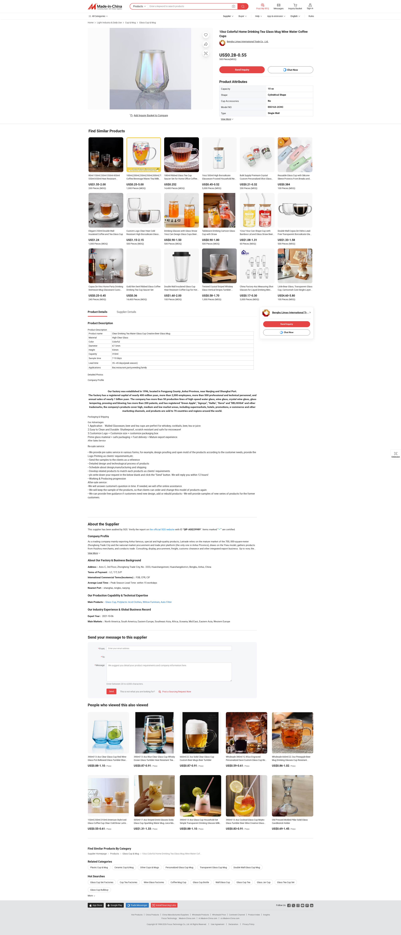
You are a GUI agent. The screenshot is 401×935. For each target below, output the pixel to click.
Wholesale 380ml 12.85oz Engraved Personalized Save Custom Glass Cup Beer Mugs (246, 760)
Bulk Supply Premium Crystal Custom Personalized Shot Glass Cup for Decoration (255, 177)
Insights (266, 914)
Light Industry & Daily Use (109, 22)
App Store (95, 905)
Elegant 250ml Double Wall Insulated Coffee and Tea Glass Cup (106, 232)
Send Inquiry (242, 69)
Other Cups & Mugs (149, 867)
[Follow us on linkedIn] (311, 905)
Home (91, 22)
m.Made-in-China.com (208, 918)
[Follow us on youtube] (302, 905)
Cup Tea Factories (128, 882)
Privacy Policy (248, 924)
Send (111, 691)
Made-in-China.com (187, 918)
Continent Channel (237, 914)
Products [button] (138, 6)
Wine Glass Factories (154, 882)
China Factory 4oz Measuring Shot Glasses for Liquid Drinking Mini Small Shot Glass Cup (256, 288)
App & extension (275, 16)
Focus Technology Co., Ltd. (178, 924)
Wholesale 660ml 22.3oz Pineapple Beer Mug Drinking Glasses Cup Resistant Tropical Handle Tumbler (291, 760)
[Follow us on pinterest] (307, 905)
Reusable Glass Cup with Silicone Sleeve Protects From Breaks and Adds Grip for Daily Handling (294, 177)
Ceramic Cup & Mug (124, 867)
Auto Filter (166, 601)
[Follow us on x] (293, 905)
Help (257, 16)
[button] (233, 6)
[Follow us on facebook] (289, 905)
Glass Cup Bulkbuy (99, 889)
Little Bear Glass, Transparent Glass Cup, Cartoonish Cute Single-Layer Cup (295, 288)
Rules (311, 16)
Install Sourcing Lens (166, 905)
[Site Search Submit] (242, 6)
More (90, 895)
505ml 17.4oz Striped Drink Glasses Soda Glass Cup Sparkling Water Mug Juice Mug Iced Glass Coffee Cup (154, 823)
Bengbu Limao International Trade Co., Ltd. (247, 41)
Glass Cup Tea (243, 882)
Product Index (254, 914)
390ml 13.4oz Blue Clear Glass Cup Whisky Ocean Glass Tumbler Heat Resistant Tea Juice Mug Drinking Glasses (154, 760)
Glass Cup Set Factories (101, 882)
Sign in (310, 8)
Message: (100, 665)
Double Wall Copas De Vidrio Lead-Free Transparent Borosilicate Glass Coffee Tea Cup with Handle (295, 232)
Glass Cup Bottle (201, 882)
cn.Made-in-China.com (230, 918)
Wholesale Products (200, 914)
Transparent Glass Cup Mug (213, 867)
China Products (152, 914)
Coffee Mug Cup (178, 882)
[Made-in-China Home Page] (105, 6)
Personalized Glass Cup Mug (179, 867)
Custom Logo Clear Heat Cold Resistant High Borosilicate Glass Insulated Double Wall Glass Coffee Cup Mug (143, 232)
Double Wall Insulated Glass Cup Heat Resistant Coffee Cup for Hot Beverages (180, 288)
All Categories (98, 16)
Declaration (233, 924)
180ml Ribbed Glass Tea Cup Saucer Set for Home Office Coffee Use (180, 177)
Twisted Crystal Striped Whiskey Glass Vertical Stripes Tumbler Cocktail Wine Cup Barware (217, 288)
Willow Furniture (151, 601)
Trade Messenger (137, 905)
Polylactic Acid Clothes (129, 601)
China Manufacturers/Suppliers (175, 914)
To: (103, 656)
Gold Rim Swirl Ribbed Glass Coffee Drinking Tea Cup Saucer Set (143, 288)
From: (102, 648)
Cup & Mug (130, 22)
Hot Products (137, 914)
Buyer (241, 16)
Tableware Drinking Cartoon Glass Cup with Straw (218, 232)
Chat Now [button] (292, 69)
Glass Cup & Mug (147, 22)
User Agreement (217, 924)
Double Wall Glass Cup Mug (247, 867)
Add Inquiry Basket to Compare (151, 115)
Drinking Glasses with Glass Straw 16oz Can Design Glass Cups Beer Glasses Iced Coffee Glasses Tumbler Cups (180, 232)
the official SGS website (162, 529)
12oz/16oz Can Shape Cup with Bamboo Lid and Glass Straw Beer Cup (256, 232)
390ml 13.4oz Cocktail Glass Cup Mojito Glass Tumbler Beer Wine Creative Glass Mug (245, 823)
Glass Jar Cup (264, 882)
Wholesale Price (219, 914)
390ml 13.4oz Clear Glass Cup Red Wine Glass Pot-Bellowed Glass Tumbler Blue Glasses (107, 760)
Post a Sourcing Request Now (175, 691)
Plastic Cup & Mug (99, 867)
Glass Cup (110, 601)
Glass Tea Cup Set (285, 882)
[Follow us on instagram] (298, 905)
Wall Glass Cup (223, 882)
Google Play (114, 905)
